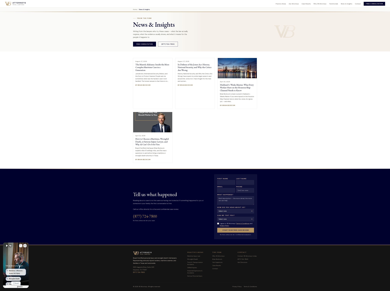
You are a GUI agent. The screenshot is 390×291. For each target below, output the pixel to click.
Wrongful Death (192, 259)
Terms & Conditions (242, 223)
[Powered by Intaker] (20, 286)
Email (220, 187)
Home (135, 9)
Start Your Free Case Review (236, 230)
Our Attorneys (294, 4)
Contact (358, 4)
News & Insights (346, 4)
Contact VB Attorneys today (247, 256)
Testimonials (333, 4)
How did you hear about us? (231, 207)
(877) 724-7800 (167, 44)
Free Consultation (374, 4)
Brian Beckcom (217, 259)
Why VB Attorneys (320, 4)
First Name (222, 179)
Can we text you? (226, 215)
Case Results (306, 4)
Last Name (241, 179)
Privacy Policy (224, 226)
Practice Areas (281, 4)
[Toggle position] (20, 245)
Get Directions (242, 262)
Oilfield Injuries (192, 267)
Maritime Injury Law (193, 256)
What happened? (225, 195)
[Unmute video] (6, 245)
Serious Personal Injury (194, 276)
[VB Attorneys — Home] (15, 3)
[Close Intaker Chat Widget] (25, 245)
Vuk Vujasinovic (217, 262)
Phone (239, 187)
